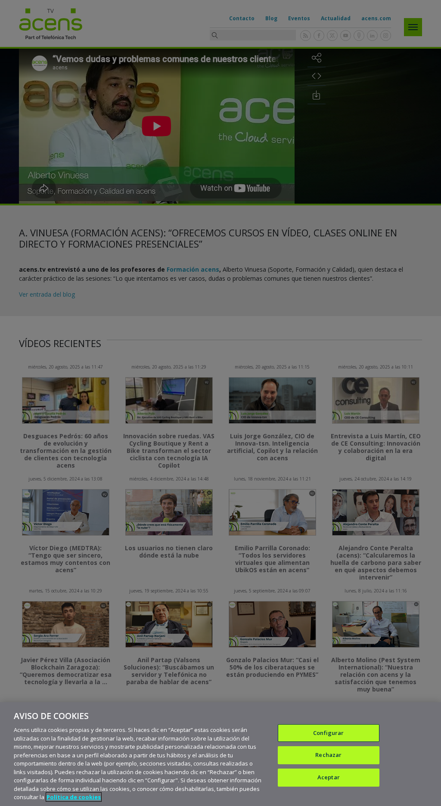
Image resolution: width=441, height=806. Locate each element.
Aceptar (328, 777)
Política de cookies (74, 797)
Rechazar (328, 755)
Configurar (328, 733)
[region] (220, 754)
